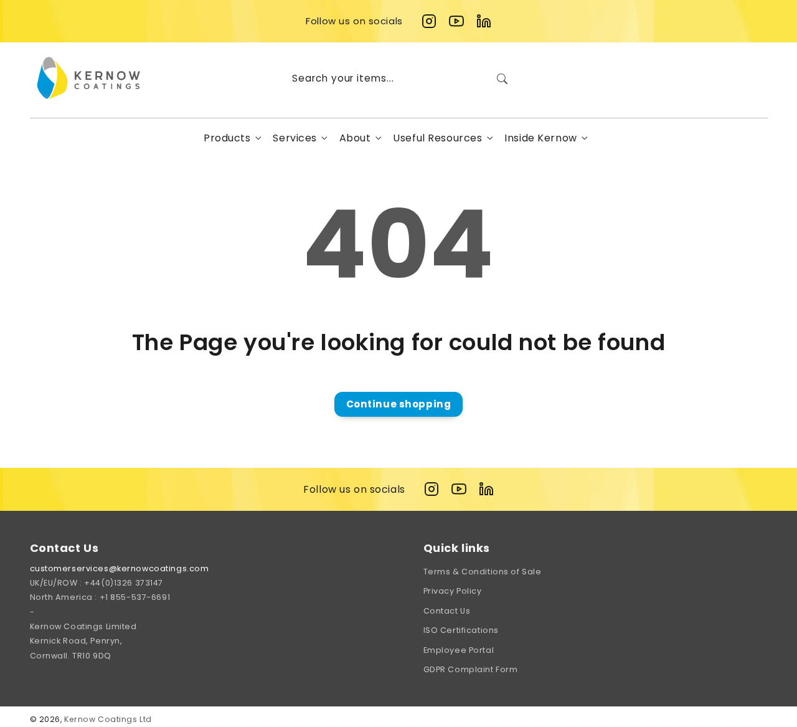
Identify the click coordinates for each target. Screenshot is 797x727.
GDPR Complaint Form (470, 669)
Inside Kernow (540, 138)
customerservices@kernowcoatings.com (119, 568)
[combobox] (398, 78)
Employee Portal (458, 650)
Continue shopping (398, 404)
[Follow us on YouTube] (456, 21)
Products (227, 138)
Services (295, 138)
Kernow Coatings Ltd (108, 719)
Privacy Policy (452, 591)
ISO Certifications (461, 630)
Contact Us (447, 611)
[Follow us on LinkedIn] (483, 21)
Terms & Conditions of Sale (482, 571)
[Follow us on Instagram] (429, 21)
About (355, 138)
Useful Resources (437, 138)
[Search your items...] (502, 78)
